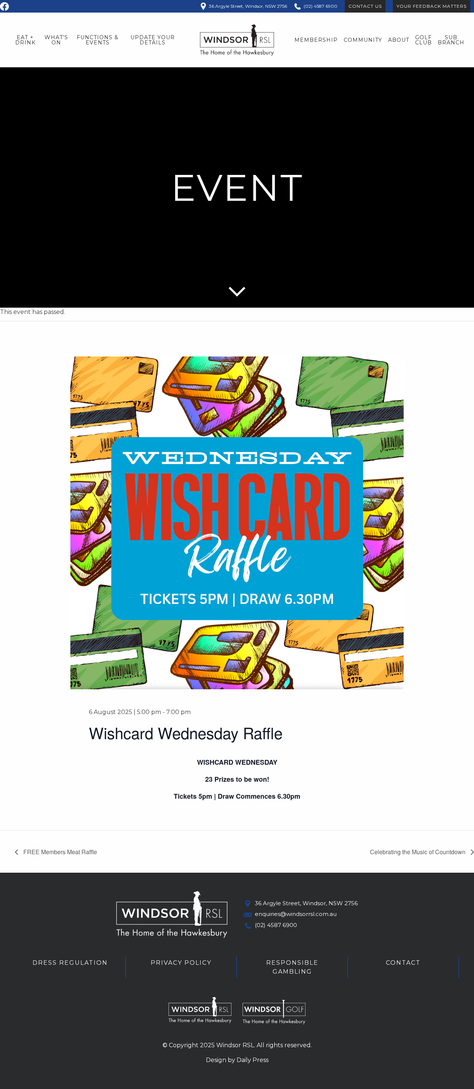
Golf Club (423, 40)
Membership (316, 40)
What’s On (56, 40)
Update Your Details (152, 40)
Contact (403, 962)
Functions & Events (97, 40)
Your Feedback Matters (432, 6)
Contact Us (365, 6)
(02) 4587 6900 (276, 925)
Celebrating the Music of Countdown (418, 852)
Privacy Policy (181, 962)
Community (363, 40)
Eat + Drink (25, 40)
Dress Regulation (70, 962)
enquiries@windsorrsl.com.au (296, 913)
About (398, 40)
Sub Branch (451, 40)
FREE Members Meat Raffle (59, 852)
